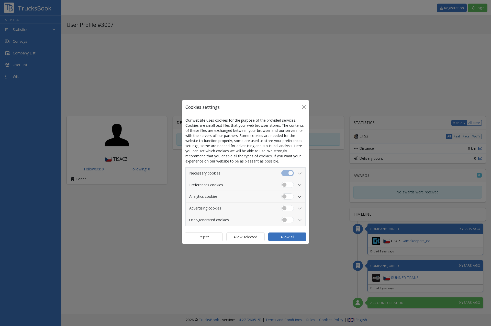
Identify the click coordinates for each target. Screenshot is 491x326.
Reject (203, 237)
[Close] (303, 107)
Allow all (287, 237)
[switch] (287, 185)
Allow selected (245, 237)
